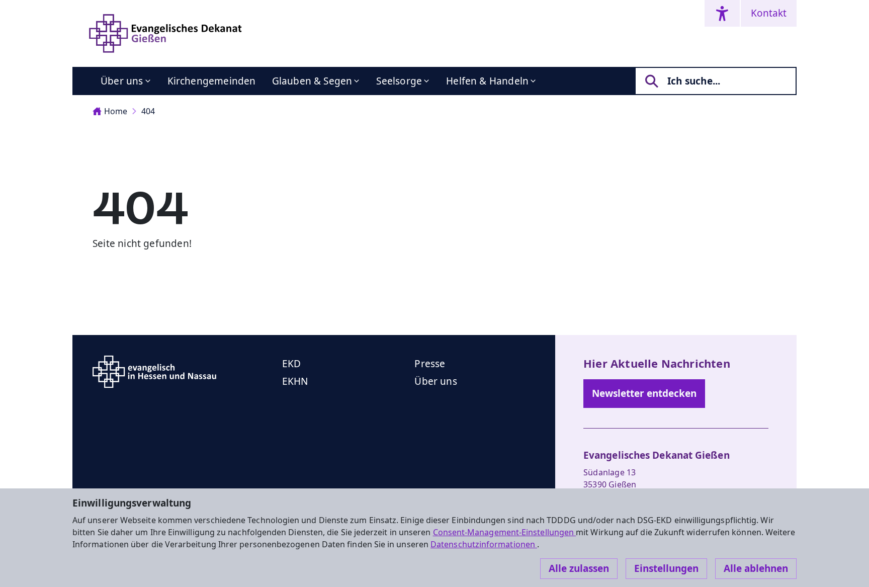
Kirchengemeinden (211, 81)
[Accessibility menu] (722, 13)
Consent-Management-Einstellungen (504, 532)
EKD (291, 363)
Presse (429, 363)
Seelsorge (399, 81)
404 (148, 111)
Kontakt (769, 13)
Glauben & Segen (312, 81)
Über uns (122, 81)
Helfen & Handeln (487, 81)
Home (115, 111)
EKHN (295, 381)
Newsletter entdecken (644, 393)
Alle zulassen (579, 568)
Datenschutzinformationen (483, 544)
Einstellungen (666, 568)
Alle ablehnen (756, 568)
